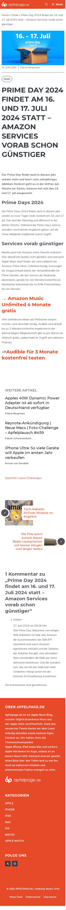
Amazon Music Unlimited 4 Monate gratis (26, 304)
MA (7, 822)
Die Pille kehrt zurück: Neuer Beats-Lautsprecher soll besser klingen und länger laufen (27, 541)
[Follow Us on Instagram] (15, 863)
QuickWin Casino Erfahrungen (23, 478)
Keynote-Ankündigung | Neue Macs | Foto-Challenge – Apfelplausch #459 (31, 428)
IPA (7, 815)
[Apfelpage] (15, 4)
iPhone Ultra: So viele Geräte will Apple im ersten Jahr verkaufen (32, 453)
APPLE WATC (13, 840)
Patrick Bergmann (15, 413)
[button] (46, 4)
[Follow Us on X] (7, 863)
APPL (8, 803)
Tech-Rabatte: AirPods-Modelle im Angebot (38, 512)
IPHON (9, 809)
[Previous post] (5, 513)
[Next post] (61, 541)
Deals (7, 79)
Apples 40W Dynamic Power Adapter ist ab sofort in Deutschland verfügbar (32, 403)
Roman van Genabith (17, 463)
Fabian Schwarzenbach (18, 438)
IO (6, 828)
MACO (9, 834)
